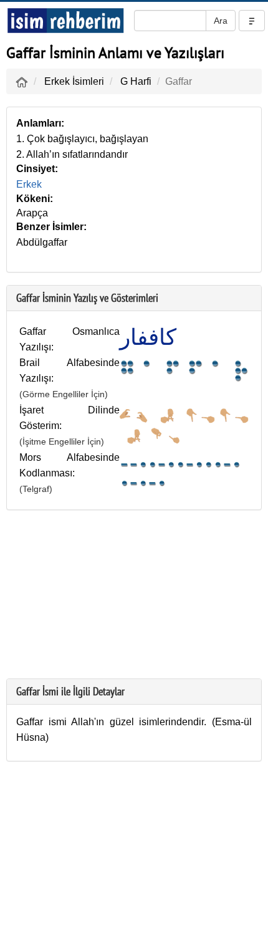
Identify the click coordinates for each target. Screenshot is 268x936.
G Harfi (135, 81)
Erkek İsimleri (74, 81)
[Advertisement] (134, 600)
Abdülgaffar (41, 242)
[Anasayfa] (22, 81)
